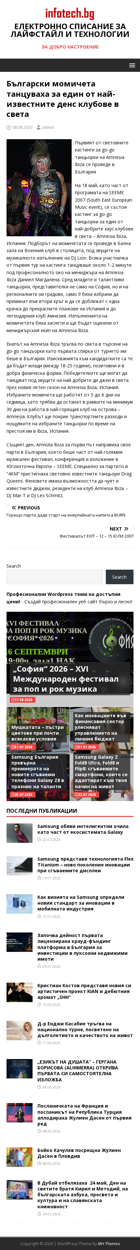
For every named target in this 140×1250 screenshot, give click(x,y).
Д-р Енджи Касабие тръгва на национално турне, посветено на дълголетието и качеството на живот (85, 1029)
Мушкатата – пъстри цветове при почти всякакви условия (37, 733)
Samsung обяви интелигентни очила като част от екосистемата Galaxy (83, 829)
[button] (131, 65)
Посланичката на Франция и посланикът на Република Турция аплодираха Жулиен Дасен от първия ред (84, 1115)
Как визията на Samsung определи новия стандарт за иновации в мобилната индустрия (80, 903)
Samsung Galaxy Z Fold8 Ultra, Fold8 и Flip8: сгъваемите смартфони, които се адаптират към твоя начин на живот (101, 771)
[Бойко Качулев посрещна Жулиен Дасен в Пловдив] (20, 1163)
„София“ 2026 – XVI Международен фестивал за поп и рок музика (66, 678)
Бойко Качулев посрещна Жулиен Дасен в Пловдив (79, 1153)
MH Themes (109, 1243)
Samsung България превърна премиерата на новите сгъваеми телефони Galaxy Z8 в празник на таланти (37, 771)
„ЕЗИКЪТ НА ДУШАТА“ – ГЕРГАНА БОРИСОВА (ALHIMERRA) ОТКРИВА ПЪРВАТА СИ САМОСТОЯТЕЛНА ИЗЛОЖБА (77, 1071)
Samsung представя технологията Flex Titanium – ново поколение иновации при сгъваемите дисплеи (85, 865)
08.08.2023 (22, 127)
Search (14, 566)
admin (48, 127)
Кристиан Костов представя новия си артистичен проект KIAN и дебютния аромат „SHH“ (84, 991)
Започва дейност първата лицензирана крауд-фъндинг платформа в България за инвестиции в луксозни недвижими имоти (82, 947)
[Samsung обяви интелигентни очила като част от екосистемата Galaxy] (20, 839)
